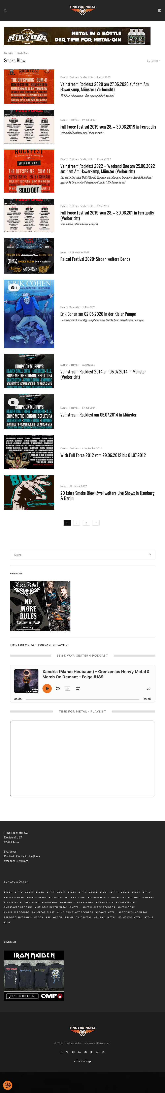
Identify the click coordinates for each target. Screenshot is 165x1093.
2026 (147, 892)
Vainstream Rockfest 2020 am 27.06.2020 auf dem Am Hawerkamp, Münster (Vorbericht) (104, 86)
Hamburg (68, 902)
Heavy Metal (127, 902)
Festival (33, 902)
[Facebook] (61, 1052)
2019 (73, 892)
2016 (41, 892)
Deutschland (144, 897)
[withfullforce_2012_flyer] (29, 452)
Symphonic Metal (79, 917)
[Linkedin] (79, 1052)
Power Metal (106, 912)
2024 (126, 892)
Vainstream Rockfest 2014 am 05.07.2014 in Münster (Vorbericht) (103, 374)
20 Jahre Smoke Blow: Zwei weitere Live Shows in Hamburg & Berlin (107, 495)
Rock (39, 917)
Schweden (55, 917)
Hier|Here (34, 856)
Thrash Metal (106, 917)
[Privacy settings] (7, 1085)
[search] (150, 555)
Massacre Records (19, 907)
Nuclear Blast (44, 912)
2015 (30, 892)
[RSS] (91, 1052)
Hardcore (86, 902)
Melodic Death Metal (52, 907)
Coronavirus (99, 897)
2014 (19, 892)
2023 (115, 892)
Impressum (90, 1043)
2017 (51, 892)
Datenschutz (104, 1043)
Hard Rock (105, 902)
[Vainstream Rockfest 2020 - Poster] (29, 86)
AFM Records (15, 897)
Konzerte (74, 306)
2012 (9, 892)
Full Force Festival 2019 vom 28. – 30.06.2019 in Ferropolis (108, 126)
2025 (137, 892)
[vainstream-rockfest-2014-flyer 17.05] (29, 371)
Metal (76, 907)
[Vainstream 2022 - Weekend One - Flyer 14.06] (29, 171)
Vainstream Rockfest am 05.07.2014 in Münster (98, 414)
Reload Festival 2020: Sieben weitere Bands (95, 258)
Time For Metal (131, 917)
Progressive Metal (133, 912)
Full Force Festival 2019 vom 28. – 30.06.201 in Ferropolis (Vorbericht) (107, 215)
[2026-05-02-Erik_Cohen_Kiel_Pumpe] (29, 314)
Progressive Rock (19, 917)
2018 (62, 892)
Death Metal (122, 897)
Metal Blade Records (99, 907)
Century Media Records (68, 897)
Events (63, 77)
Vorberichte (86, 77)
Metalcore (127, 907)
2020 (83, 892)
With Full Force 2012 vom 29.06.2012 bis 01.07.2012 (103, 455)
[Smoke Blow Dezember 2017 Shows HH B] (29, 492)
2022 (105, 892)
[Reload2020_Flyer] (29, 256)
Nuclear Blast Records (76, 912)
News (63, 252)
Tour (150, 917)
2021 (94, 892)
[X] (67, 1052)
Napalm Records (17, 912)
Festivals (73, 77)
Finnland (50, 902)
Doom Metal (14, 902)
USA (8, 922)
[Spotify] (85, 1052)
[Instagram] (73, 1052)
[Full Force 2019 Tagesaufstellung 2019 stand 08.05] (29, 126)
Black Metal (37, 897)
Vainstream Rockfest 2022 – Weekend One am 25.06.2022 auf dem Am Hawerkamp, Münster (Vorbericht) (107, 168)
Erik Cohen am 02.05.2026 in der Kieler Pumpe (98, 313)
